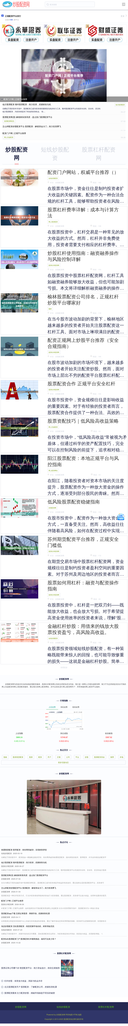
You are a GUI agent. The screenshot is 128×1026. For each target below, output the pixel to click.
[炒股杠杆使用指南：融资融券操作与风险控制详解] (19, 262)
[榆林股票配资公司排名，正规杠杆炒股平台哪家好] (19, 304)
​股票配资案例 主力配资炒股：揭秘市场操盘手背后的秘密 (29, 992)
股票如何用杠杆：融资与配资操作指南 (83, 585)
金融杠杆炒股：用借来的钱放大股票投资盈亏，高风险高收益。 (83, 628)
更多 (123, 16)
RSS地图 (69, 1014)
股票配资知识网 (70, 1019)
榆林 (50, 309)
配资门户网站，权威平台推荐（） (83, 171)
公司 (68, 757)
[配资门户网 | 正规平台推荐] (64, 75)
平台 (77, 757)
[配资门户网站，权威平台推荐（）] (19, 177)
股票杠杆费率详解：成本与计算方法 (83, 212)
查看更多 (64, 667)
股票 (31, 757)
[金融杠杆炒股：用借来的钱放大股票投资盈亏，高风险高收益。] (19, 642)
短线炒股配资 (53, 178)
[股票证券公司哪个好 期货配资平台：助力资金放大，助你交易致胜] (67, 968)
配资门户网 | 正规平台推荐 (15, 99)
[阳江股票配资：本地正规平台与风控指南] (19, 464)
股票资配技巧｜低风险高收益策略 (83, 420)
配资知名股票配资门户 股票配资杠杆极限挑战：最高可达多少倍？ (28, 938)
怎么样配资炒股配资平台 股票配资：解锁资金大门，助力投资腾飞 (31, 126)
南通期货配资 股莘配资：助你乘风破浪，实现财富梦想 (24, 849)
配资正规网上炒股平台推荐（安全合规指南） (83, 342)
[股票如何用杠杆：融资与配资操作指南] (19, 588)
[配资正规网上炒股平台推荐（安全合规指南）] (19, 349)
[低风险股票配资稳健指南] (19, 513)
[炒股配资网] (16, 4)
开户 (49, 757)
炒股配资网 (52, 508)
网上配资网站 (53, 470)
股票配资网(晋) (9, 121)
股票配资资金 (99, 757)
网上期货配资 (53, 222)
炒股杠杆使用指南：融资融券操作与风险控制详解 (83, 255)
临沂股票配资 (120, 105)
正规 (58, 757)
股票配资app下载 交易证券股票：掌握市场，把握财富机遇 (25, 913)
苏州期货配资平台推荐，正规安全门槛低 (83, 541)
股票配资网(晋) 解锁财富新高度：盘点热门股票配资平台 (27, 117)
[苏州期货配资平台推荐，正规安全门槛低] (19, 548)
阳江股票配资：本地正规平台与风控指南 (83, 461)
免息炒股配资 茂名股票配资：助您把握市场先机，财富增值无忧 (27, 926)
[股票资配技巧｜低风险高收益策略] (19, 428)
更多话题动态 (63, 762)
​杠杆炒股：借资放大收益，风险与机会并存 (23, 980)
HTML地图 (77, 1014)
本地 (121, 757)
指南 (5, 757)
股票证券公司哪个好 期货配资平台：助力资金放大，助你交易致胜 (30, 967)
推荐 (112, 757)
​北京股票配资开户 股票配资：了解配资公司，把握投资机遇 (30, 986)
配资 (40, 757)
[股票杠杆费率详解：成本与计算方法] (19, 217)
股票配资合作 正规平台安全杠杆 (81, 383)
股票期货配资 (18, 757)
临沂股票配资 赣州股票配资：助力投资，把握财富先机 (26, 104)
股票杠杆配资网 (54, 265)
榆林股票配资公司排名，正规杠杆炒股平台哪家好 (83, 299)
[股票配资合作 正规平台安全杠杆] (19, 391)
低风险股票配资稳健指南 (74, 501)
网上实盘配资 (8, 137)
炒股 (86, 757)
